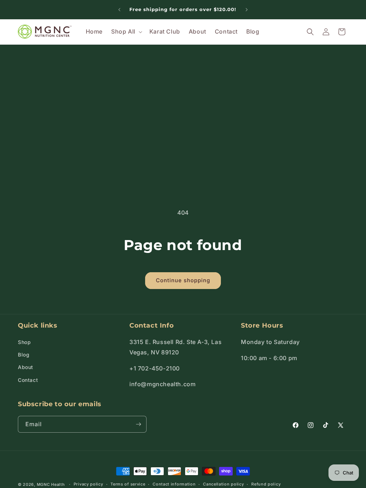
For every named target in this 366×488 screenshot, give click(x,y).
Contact (28, 380)
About (25, 367)
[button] (126, 32)
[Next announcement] (246, 9)
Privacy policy (88, 484)
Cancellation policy (223, 484)
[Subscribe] (138, 424)
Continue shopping (183, 280)
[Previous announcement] (119, 9)
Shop (24, 342)
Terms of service (127, 484)
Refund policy (266, 484)
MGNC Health (51, 484)
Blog (23, 355)
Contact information (174, 484)
